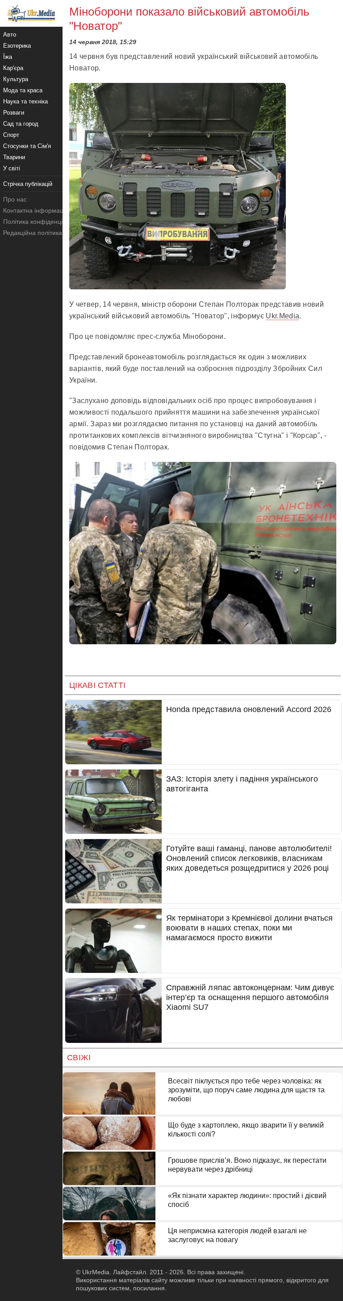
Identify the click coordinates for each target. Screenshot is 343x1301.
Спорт (11, 135)
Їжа (7, 57)
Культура (15, 79)
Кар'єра (13, 68)
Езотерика (17, 45)
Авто (9, 34)
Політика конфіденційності (41, 221)
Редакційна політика (32, 232)
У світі (11, 168)
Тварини (14, 157)
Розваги (13, 112)
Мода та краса (22, 90)
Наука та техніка (25, 101)
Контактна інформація (35, 210)
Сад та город (20, 123)
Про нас (15, 199)
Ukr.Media (282, 316)
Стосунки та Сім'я (27, 146)
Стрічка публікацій (27, 184)
